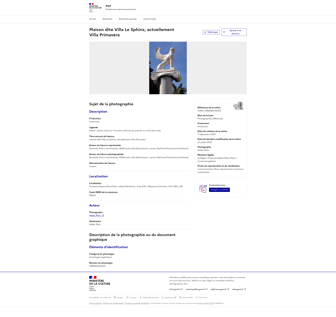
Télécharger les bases (151, 297)
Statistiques (169, 297)
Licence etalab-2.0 (204, 303)
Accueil (92, 19)
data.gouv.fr (237, 289)
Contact (120, 297)
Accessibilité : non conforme (100, 297)
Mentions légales (95, 303)
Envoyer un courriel (219, 189)
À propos (132, 297)
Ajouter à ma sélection (235, 32)
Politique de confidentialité (113, 303)
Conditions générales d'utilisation (137, 303)
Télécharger (212, 32)
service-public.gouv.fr (195, 289)
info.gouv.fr (175, 289)
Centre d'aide (149, 19)
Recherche (107, 19)
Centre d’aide (187, 297)
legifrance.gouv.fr (219, 289)
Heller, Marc (95, 215)
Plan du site (203, 297)
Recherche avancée (127, 19)
